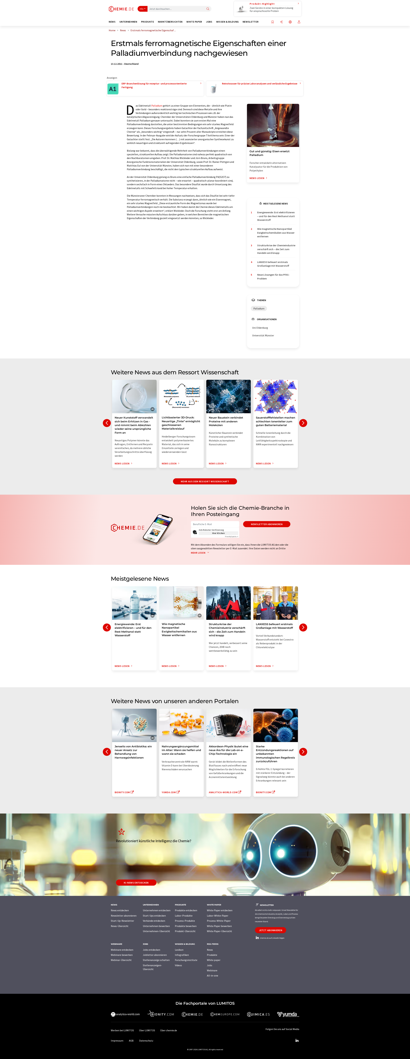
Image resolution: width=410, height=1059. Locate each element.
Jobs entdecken (151, 949)
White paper (213, 960)
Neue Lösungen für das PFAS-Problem (273, 276)
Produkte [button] (147, 21)
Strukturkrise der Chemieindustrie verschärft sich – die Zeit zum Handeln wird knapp (276, 249)
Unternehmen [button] (128, 21)
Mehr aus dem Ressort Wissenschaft (205, 481)
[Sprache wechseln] (290, 22)
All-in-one (212, 975)
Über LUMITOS (147, 1030)
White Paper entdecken (219, 910)
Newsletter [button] (250, 21)
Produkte (212, 954)
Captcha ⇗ (231, 537)
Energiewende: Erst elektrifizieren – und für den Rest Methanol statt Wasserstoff (276, 216)
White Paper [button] (194, 21)
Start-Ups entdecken (154, 915)
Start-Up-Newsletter (122, 920)
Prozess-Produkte (185, 920)
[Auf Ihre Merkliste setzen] (272, 22)
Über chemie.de (168, 1030)
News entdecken (120, 910)
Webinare (212, 970)
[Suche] (208, 9)
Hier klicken (218, 533)
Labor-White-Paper (217, 915)
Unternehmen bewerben (156, 926)
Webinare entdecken (122, 949)
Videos (178, 965)
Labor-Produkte (184, 915)
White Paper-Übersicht (219, 931)
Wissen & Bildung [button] (227, 21)
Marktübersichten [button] (170, 21)
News (210, 949)
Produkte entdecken (186, 910)
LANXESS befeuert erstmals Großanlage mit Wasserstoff (273, 263)
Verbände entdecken (154, 920)
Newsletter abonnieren (267, 524)
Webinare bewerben (122, 954)
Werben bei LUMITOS (122, 1030)
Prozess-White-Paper (219, 920)
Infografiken (182, 954)
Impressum (117, 1040)
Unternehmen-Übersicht (156, 931)
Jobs (209, 965)
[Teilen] (281, 22)
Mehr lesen (198, 552)
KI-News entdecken (136, 882)
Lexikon (179, 949)
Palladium (156, 105)
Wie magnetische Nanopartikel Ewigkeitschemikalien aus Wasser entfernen (276, 232)
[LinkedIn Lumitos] (297, 1040)
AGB (131, 1040)
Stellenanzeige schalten (156, 960)
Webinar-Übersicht (121, 960)
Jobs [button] (209, 21)
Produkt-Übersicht (185, 931)
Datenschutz (146, 1040)
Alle (142, 8)
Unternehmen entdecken (156, 910)
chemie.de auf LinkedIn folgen (271, 938)
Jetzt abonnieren (270, 930)
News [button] (112, 21)
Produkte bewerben (186, 926)
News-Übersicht (119, 926)
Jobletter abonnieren (155, 954)
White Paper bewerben (219, 926)
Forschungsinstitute (186, 960)
